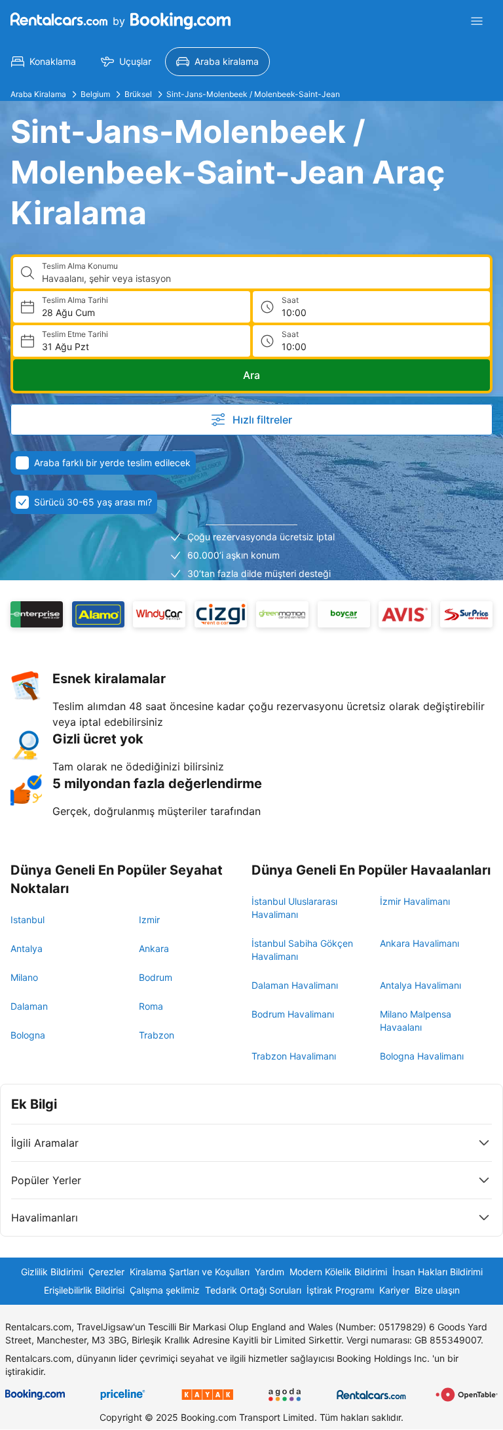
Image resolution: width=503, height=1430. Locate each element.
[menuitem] (43, 61)
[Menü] (477, 21)
